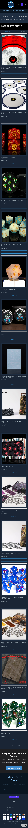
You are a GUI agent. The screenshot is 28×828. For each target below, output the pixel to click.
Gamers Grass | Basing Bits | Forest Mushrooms (11, 422)
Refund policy (9, 823)
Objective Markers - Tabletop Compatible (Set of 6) (14, 113)
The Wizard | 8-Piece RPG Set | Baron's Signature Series (12, 598)
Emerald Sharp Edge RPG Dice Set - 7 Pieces (13, 200)
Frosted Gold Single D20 (8, 289)
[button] (2, 4)
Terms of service (23, 823)
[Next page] (22, 745)
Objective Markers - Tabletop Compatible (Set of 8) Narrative (14, 68)
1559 (19, 745)
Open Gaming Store (10, 821)
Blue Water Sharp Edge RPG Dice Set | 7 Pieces (12, 245)
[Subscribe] (23, 789)
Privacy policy (16, 823)
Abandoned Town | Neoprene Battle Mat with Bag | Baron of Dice (13, 687)
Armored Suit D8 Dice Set (8, 157)
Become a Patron (15, 768)
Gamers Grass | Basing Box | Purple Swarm (13, 510)
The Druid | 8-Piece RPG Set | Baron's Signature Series (11, 732)
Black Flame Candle (6, 333)
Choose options (14, 74)
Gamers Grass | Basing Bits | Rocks (11, 553)
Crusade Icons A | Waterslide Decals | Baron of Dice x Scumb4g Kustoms (13, 377)
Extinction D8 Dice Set (7, 466)
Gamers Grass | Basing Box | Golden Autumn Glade (13, 643)
